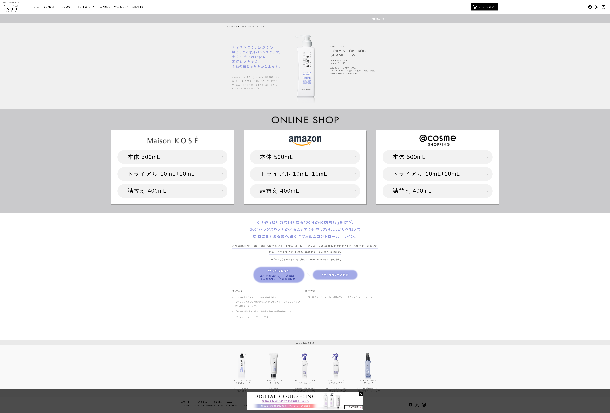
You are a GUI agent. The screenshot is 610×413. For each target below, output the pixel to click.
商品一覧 (380, 19)
